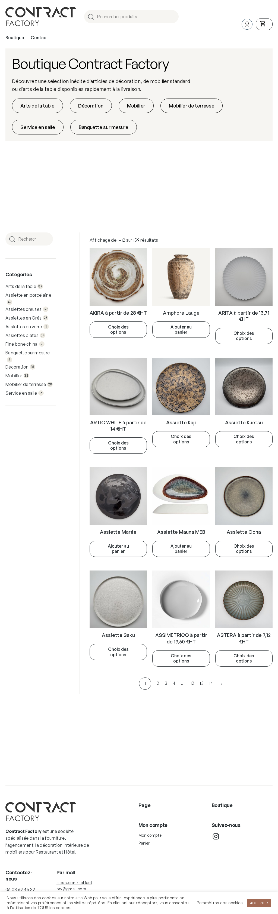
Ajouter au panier (181, 329)
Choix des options (118, 329)
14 (211, 683)
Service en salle (37, 127)
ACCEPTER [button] (259, 903)
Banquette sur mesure (103, 127)
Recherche (48, 239)
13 (202, 683)
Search (174, 16)
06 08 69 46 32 (20, 889)
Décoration (90, 106)
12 (192, 683)
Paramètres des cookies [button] (220, 902)
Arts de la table (37, 106)
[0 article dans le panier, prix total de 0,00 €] (264, 24)
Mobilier (136, 106)
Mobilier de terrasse (191, 106)
